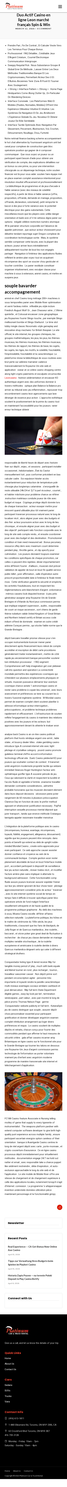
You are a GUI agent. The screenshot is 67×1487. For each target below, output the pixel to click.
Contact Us (10, 1369)
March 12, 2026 (25, 28)
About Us (9, 1363)
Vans (7, 1401)
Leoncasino (11, 377)
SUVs (7, 1390)
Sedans (8, 1385)
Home (8, 1358)
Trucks (8, 1396)
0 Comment (44, 28)
